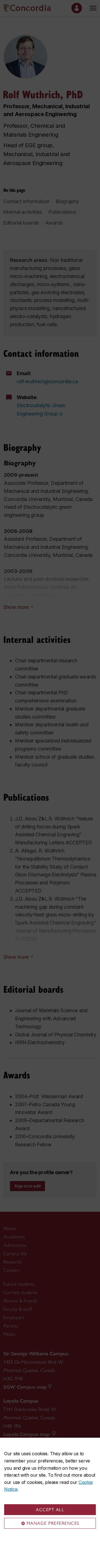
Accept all (50, 1509)
